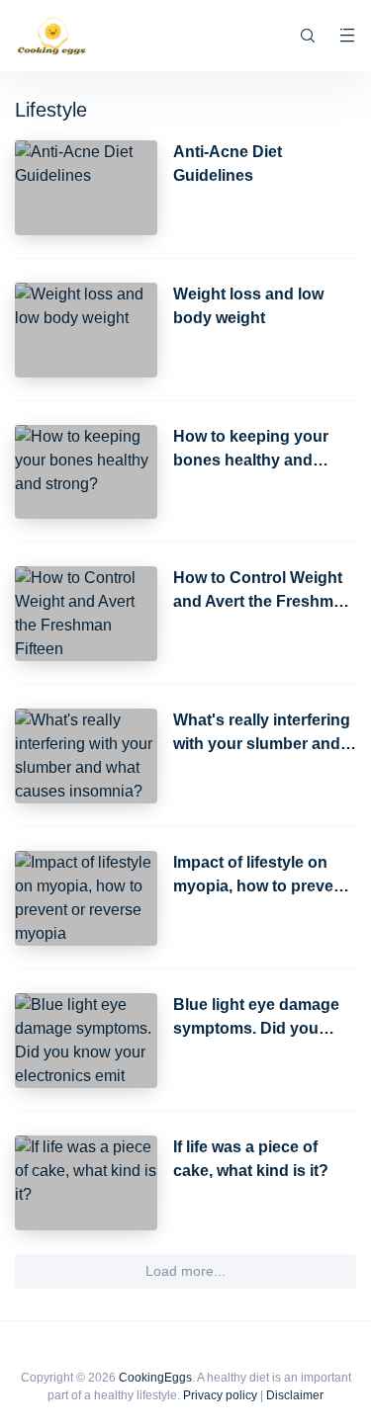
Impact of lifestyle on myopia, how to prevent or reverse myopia (260, 876)
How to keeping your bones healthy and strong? (250, 450)
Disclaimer (295, 1395)
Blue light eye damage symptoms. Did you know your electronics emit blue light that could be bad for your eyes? (256, 1018)
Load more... (185, 1271)
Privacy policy (220, 1395)
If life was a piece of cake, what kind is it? (250, 1158)
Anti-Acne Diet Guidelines (227, 163)
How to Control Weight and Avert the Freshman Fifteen (262, 591)
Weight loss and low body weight (248, 306)
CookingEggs (155, 1378)
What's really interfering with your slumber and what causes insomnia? (261, 734)
